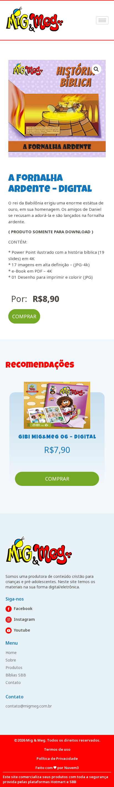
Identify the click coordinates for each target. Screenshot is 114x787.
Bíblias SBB (16, 675)
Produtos (14, 667)
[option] (57, 436)
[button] (96, 69)
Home (11, 652)
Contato (13, 682)
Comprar (24, 316)
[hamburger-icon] (102, 20)
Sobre (11, 660)
